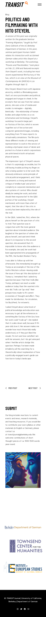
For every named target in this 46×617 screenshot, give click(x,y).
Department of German (27, 601)
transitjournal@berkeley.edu (20, 434)
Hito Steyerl (28, 59)
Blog (7, 14)
